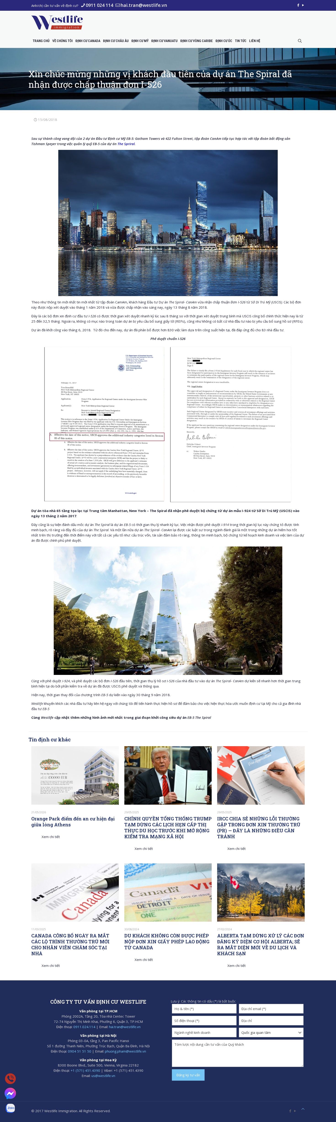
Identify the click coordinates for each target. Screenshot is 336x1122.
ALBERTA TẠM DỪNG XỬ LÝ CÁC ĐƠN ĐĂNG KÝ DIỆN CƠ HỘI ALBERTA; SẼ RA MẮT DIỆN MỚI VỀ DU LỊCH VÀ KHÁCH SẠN (260, 944)
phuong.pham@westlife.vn (125, 1051)
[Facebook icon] (298, 5)
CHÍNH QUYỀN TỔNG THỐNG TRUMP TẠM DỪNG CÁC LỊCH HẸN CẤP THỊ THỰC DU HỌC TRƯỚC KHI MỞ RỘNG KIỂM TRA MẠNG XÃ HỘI (168, 827)
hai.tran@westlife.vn (143, 5)
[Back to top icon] (303, 1108)
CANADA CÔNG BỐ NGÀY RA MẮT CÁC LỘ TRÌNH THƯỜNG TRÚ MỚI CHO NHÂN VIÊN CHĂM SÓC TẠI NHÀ (70, 944)
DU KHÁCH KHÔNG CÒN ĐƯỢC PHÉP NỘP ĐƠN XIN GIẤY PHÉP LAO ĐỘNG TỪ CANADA (166, 941)
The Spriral (126, 143)
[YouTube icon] (303, 5)
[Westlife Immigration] (57, 22)
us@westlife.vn (103, 1075)
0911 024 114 (99, 5)
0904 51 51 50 (79, 1051)
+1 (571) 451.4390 (85, 1070)
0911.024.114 (84, 1026)
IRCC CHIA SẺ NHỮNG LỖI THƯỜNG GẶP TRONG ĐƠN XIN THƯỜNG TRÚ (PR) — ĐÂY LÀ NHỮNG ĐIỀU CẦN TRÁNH (258, 827)
